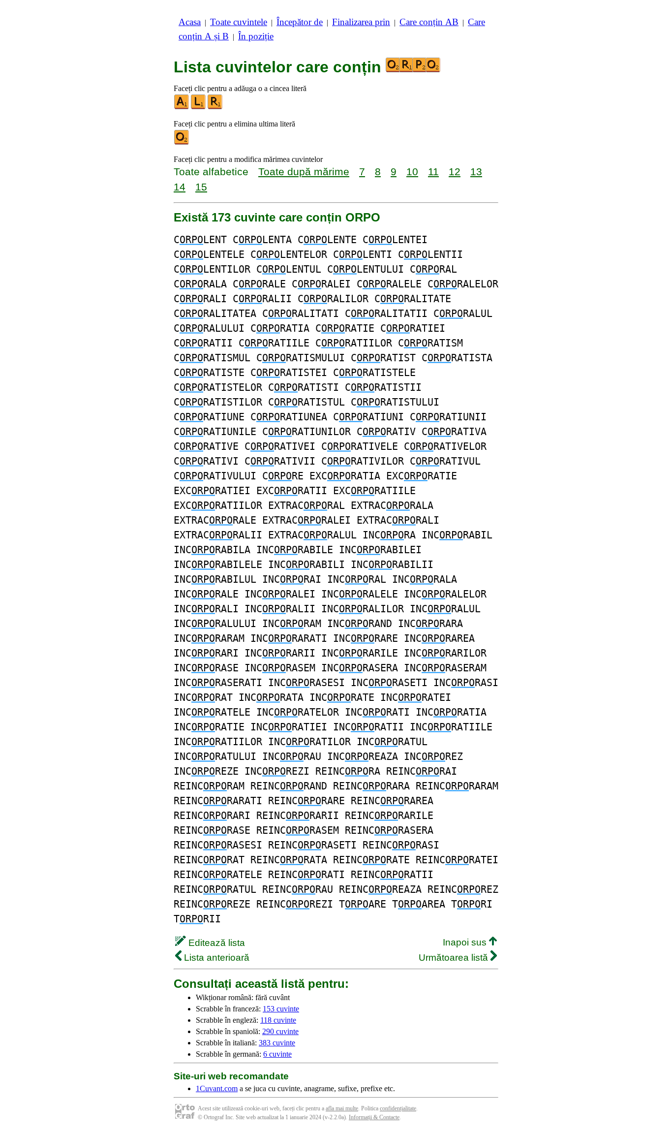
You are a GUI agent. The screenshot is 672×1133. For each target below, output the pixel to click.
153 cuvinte (281, 1009)
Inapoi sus (466, 942)
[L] (198, 107)
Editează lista (215, 943)
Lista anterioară (215, 957)
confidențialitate (398, 1108)
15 (201, 186)
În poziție (256, 36)
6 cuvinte (277, 1054)
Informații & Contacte (374, 1117)
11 (433, 171)
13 (476, 171)
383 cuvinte (277, 1043)
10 (412, 171)
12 (454, 171)
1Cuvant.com (217, 1088)
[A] (182, 107)
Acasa (190, 22)
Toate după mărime (303, 171)
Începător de (299, 22)
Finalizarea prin (361, 22)
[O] (182, 142)
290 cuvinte (280, 1031)
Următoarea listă (454, 957)
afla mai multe (342, 1108)
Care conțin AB (428, 22)
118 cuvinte (278, 1020)
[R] (215, 107)
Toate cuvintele (238, 22)
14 (179, 186)
